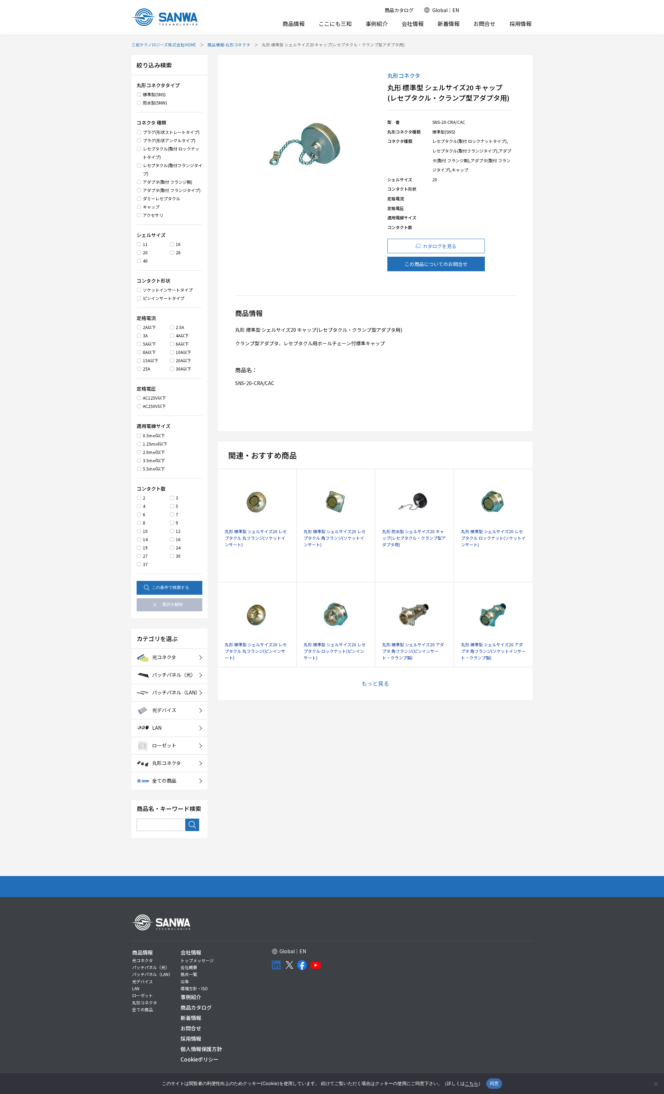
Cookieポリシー (200, 1059)
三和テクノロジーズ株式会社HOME (163, 44)
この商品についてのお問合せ (436, 264)
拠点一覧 (189, 974)
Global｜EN (445, 10)
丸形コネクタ (144, 1002)
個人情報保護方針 (201, 1048)
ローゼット (142, 995)
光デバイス (142, 981)
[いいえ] (655, 1083)
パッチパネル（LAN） (152, 974)
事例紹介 (377, 23)
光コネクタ (142, 960)
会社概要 (189, 967)
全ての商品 (142, 1009)
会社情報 (413, 23)
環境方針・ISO (194, 988)
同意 (494, 1083)
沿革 (185, 981)
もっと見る (375, 683)
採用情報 (520, 23)
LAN (135, 988)
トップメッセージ (197, 960)
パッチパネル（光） (150, 967)
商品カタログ (399, 10)
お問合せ (484, 23)
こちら (471, 1083)
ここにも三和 (335, 23)
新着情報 (448, 23)
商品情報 (294, 23)
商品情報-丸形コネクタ (229, 44)
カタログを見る (439, 246)
